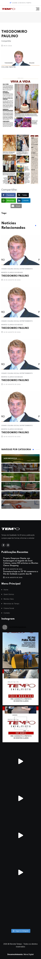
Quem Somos (9, 594)
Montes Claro (9, 599)
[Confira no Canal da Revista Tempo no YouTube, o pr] (20, 872)
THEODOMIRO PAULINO (15, 276)
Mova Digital (20, 954)
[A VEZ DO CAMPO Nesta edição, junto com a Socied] (20, 909)
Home (6, 590)
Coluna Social (9, 608)
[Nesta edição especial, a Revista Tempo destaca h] (20, 650)
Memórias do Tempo (11, 604)
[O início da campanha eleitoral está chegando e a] (20, 761)
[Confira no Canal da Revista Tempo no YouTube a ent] (20, 687)
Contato (7, 613)
